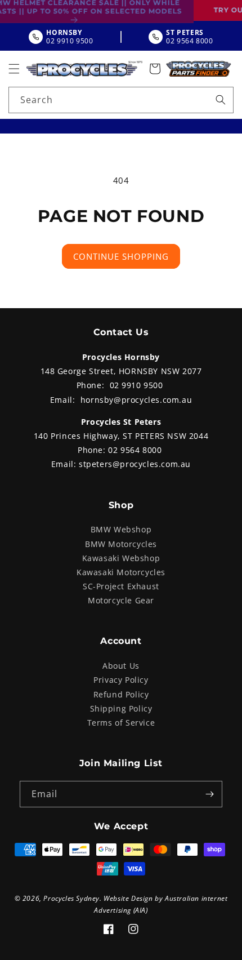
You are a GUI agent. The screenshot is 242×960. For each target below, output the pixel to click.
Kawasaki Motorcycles (121, 572)
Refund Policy (121, 694)
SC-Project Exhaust (121, 586)
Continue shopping (121, 256)
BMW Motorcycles (121, 544)
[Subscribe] (209, 794)
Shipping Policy (121, 708)
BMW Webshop (121, 529)
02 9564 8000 (135, 450)
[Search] (220, 99)
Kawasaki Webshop (121, 558)
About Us (121, 665)
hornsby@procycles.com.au (136, 399)
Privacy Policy (120, 679)
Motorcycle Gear (121, 600)
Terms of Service (121, 722)
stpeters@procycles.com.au (135, 464)
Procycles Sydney (71, 898)
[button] (14, 68)
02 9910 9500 (136, 385)
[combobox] (121, 100)
